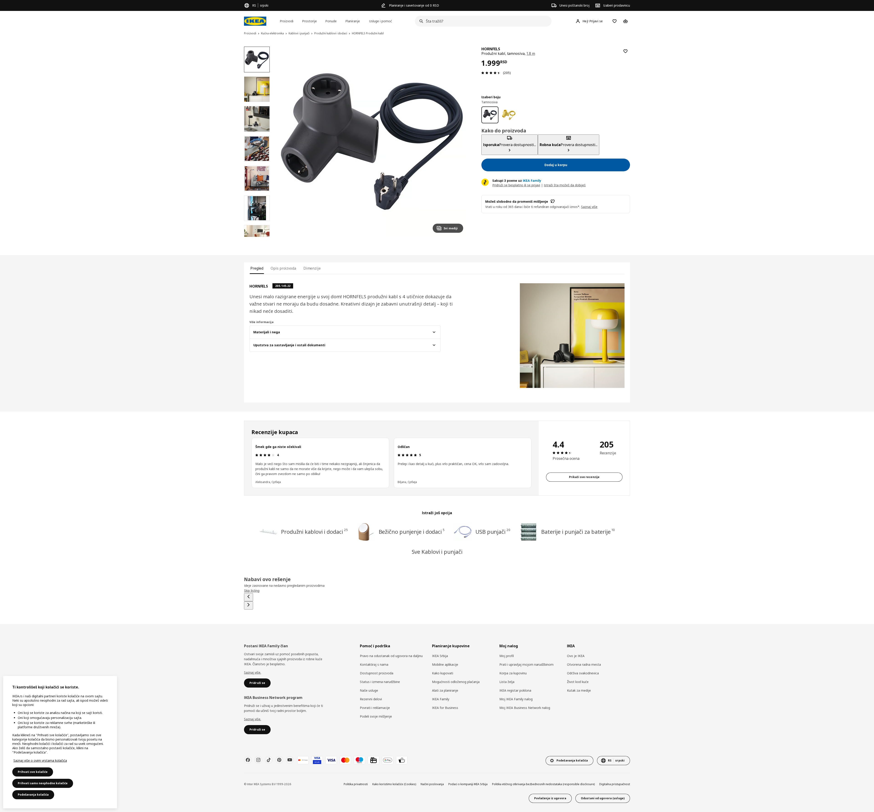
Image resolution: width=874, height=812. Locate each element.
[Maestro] (359, 760)
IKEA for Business (445, 708)
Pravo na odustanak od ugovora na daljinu (391, 656)
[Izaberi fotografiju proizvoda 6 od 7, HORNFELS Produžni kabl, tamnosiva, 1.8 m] (257, 208)
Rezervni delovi (371, 699)
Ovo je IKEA (575, 656)
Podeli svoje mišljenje (376, 716)
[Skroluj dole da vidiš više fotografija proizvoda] (256, 236)
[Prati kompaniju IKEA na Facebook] (248, 760)
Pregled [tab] (256, 268)
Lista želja (506, 682)
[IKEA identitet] (255, 21)
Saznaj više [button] (589, 206)
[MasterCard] (345, 760)
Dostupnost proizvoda (376, 673)
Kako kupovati (442, 673)
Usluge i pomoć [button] (380, 21)
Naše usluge (369, 690)
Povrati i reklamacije (375, 708)
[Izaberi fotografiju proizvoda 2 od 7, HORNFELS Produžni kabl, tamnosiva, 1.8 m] (257, 89)
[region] (372, 142)
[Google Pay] (387, 760)
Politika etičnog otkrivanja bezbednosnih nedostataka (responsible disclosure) (543, 784)
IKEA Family (440, 699)
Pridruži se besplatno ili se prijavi (516, 185)
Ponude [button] (331, 21)
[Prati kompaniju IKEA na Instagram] (258, 760)
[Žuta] (508, 114)
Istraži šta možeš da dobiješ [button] (565, 185)
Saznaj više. (252, 672)
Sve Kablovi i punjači (437, 551)
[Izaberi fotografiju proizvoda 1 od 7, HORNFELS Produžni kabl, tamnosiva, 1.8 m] (257, 59)
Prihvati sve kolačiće (33, 772)
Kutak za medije (579, 690)
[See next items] (248, 605)
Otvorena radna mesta (584, 664)
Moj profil (506, 656)
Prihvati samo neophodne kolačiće (43, 783)
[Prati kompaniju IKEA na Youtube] (290, 760)
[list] (391, 463)
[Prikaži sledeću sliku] (457, 141)
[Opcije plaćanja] (401, 760)
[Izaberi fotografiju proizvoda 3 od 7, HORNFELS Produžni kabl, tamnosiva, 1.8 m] (257, 119)
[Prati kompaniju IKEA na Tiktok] (269, 760)
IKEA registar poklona (515, 690)
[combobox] (482, 21)
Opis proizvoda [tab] (283, 268)
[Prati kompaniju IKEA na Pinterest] (279, 760)
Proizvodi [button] (286, 21)
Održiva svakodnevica (583, 673)
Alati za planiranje (445, 690)
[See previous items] (248, 597)
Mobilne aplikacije (445, 664)
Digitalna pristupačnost (614, 784)
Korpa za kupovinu (513, 673)
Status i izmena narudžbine (380, 682)
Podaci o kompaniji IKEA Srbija (468, 784)
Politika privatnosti (356, 784)
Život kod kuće (578, 682)
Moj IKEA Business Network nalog (524, 708)
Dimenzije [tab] (312, 268)
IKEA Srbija (440, 656)
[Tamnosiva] (489, 114)
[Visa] (331, 760)
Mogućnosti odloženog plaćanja (456, 682)
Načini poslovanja (432, 784)
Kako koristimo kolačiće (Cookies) (394, 784)
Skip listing (251, 590)
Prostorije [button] (309, 21)
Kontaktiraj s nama (374, 664)
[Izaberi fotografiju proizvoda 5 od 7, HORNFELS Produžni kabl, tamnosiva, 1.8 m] (257, 178)
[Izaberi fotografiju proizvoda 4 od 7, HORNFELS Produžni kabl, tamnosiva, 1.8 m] (257, 149)
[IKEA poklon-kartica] (373, 760)
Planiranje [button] (352, 21)
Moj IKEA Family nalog (516, 699)
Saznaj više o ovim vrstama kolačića (40, 760)
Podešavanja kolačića (33, 795)
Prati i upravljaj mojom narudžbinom (526, 664)
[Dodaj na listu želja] (625, 51)
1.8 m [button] (530, 53)
